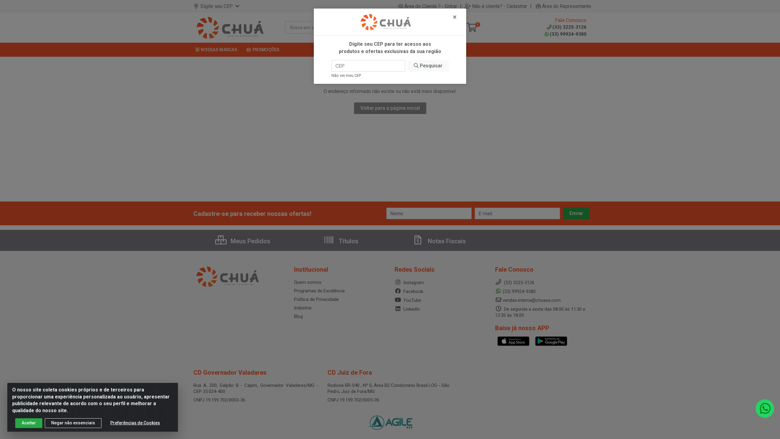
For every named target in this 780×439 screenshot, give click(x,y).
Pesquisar (430, 66)
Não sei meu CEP (346, 75)
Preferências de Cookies (135, 422)
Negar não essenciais (73, 422)
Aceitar (29, 422)
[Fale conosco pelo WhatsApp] (765, 408)
